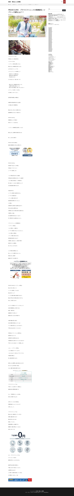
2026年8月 (50, 28)
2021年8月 (50, 51)
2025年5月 (50, 34)
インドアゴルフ (50, 56)
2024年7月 (50, 37)
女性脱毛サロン (50, 62)
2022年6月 (50, 44)
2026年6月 (50, 29)
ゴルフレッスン (50, 57)
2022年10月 (50, 42)
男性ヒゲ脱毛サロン (51, 66)
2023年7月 (50, 40)
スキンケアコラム (51, 58)
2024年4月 (50, 38)
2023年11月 (50, 39)
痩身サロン (50, 68)
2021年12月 (50, 48)
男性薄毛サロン (50, 67)
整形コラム (50, 64)
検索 (64, 10)
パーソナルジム (50, 60)
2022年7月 (50, 43)
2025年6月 (50, 33)
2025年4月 (50, 35)
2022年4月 (50, 45)
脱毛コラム (50, 70)
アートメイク (50, 55)
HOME (10, 4)
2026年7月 (50, 28)
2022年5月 (50, 45)
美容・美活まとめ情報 (14, 1)
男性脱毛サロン (15, 4)
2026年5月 (50, 30)
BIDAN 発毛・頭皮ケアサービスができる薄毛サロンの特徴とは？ (56, 16)
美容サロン (50, 69)
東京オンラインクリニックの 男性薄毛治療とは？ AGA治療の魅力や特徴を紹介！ (56, 14)
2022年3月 (50, 46)
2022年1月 (50, 47)
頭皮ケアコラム (50, 71)
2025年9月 (50, 32)
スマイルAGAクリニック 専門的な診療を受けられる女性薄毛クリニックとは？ (57, 17)
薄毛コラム (50, 71)
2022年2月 (50, 47)
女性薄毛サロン (50, 63)
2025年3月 (50, 35)
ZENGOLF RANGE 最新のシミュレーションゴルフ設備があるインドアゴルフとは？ (57, 19)
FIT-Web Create (37, 492)
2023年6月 (50, 40)
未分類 (49, 65)
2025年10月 (50, 31)
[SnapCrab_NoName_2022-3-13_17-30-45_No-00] (20, 452)
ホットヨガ (50, 61)
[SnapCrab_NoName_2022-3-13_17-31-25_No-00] (20, 277)
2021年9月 (50, 50)
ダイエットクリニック (52, 59)
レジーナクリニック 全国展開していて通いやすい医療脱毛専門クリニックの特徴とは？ (56, 20)
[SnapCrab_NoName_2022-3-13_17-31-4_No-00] (20, 155)
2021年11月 (50, 49)
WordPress (46, 492)
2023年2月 (50, 41)
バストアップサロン (51, 59)
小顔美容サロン (50, 64)
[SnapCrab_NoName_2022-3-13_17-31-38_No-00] (20, 381)
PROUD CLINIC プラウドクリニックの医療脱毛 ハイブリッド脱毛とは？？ (28, 4)
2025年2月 (50, 36)
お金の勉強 (50, 54)
